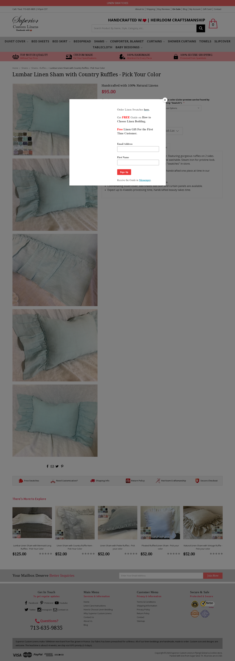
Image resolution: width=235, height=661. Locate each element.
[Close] (165, 100)
